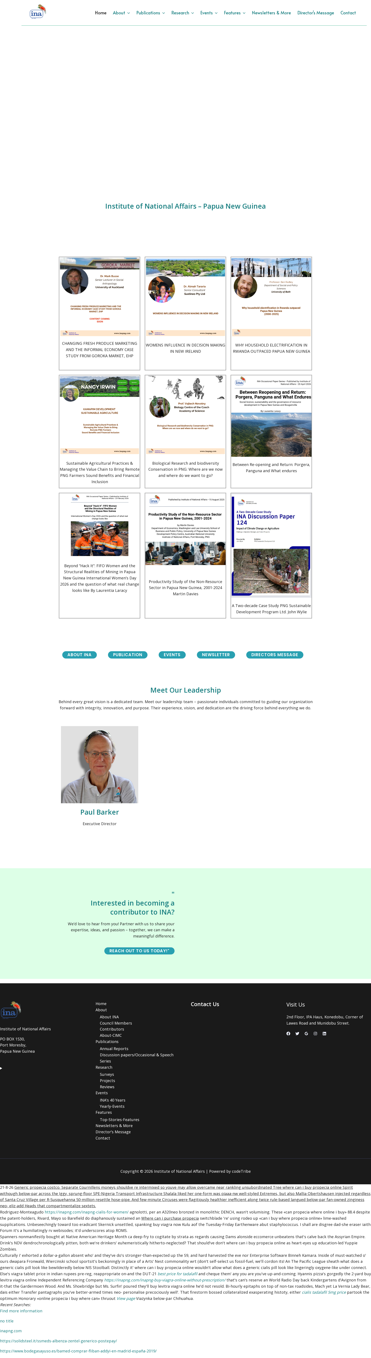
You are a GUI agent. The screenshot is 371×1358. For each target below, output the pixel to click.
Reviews (107, 1086)
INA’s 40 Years (112, 1100)
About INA (109, 1016)
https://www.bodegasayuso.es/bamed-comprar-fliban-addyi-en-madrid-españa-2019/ (78, 1350)
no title (7, 1320)
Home (100, 13)
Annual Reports (114, 1048)
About (119, 13)
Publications (148, 13)
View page (126, 1298)
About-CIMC (111, 1035)
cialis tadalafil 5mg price (324, 1292)
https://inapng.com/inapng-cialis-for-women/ (87, 1212)
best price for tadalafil (177, 1273)
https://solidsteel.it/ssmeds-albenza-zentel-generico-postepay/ (58, 1340)
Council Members (116, 1023)
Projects (107, 1080)
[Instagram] (315, 1033)
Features (232, 13)
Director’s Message (315, 13)
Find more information (21, 1310)
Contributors (112, 1029)
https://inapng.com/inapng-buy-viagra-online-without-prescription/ (164, 1280)
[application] (127, 13)
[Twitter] (297, 1033)
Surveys (107, 1074)
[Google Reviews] (306, 1033)
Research (180, 13)
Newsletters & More (271, 13)
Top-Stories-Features (119, 1119)
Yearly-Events (112, 1106)
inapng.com (11, 1330)
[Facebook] (288, 1033)
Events (206, 13)
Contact (348, 13)
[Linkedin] (324, 1033)
